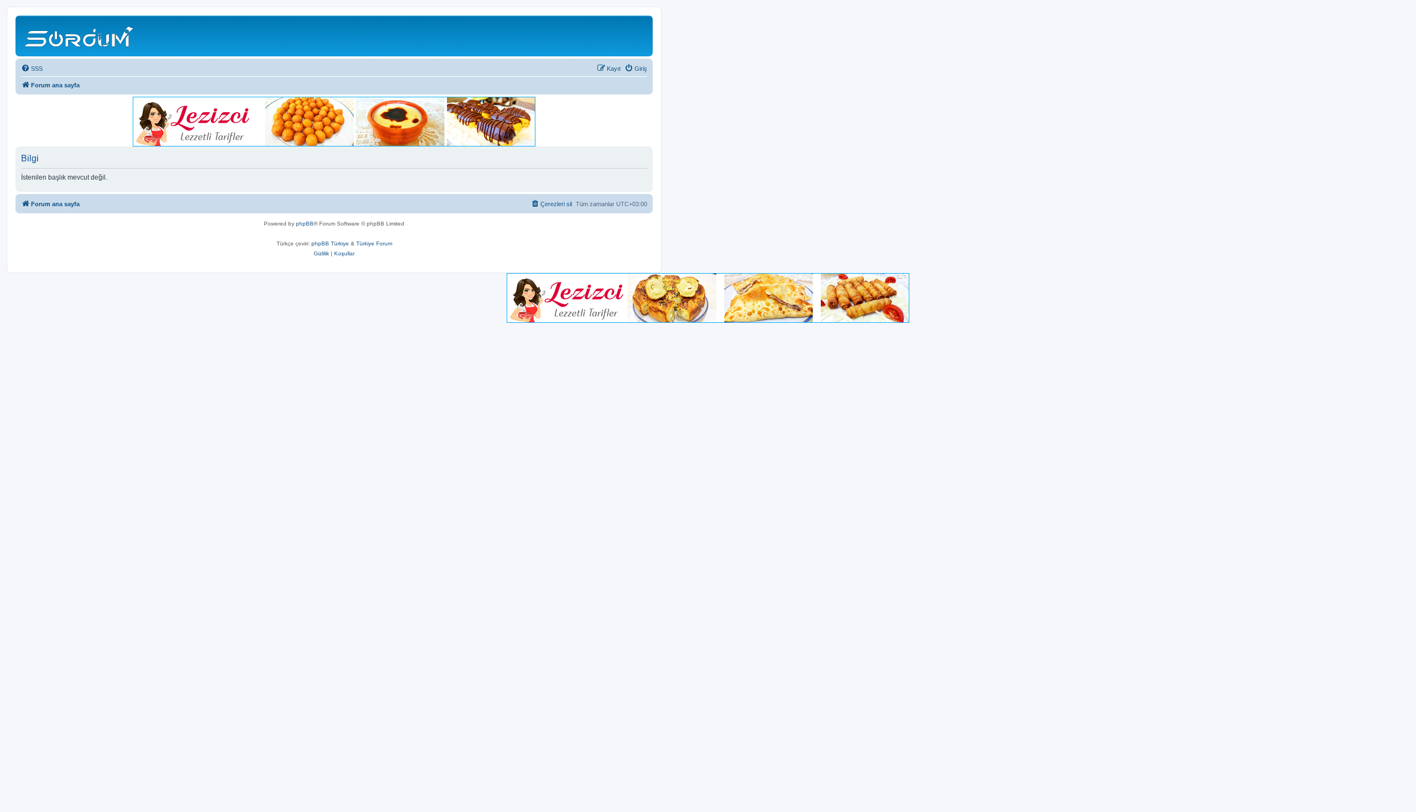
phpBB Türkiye (330, 243)
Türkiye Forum (374, 243)
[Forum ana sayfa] (80, 36)
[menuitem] (32, 68)
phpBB (305, 224)
